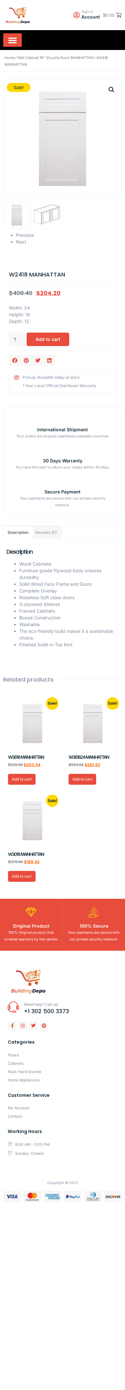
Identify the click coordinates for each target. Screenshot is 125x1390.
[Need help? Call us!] (13, 1007)
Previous (25, 235)
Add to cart (48, 339)
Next (21, 241)
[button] (12, 40)
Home (9, 57)
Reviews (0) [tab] (46, 532)
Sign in (87, 11)
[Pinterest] (43, 1025)
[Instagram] (22, 1025)
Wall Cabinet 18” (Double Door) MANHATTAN (55, 57)
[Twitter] (33, 1025)
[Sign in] (76, 15)
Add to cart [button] (22, 779)
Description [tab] (18, 532)
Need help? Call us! (41, 1004)
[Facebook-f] (12, 1025)
